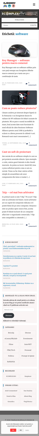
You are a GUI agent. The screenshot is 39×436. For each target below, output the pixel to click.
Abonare (8, 315)
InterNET (28, 344)
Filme (11, 344)
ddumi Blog (28, 396)
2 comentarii (33, 144)
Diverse (28, 333)
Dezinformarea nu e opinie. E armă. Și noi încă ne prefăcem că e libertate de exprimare (19, 257)
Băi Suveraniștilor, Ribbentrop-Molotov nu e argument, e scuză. (18, 284)
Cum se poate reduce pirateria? (19, 108)
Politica (11, 356)
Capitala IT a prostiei (10, 266)
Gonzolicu (11, 401)
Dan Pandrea (28, 391)
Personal (28, 350)
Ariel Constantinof (11, 391)
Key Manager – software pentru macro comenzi (16, 61)
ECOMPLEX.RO (11, 376)
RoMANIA (11, 362)
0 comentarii (32, 84)
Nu (21, 430)
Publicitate (19, 20)
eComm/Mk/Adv (11, 339)
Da (13, 430)
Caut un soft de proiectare (16, 151)
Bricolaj (11, 333)
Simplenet (28, 376)
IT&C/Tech (11, 350)
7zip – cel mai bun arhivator (18, 192)
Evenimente (28, 339)
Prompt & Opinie (28, 356)
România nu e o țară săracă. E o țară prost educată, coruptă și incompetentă (17, 275)
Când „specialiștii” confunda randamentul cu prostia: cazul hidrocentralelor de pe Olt (18, 247)
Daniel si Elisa (11, 396)
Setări (27, 430)
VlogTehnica (28, 401)
